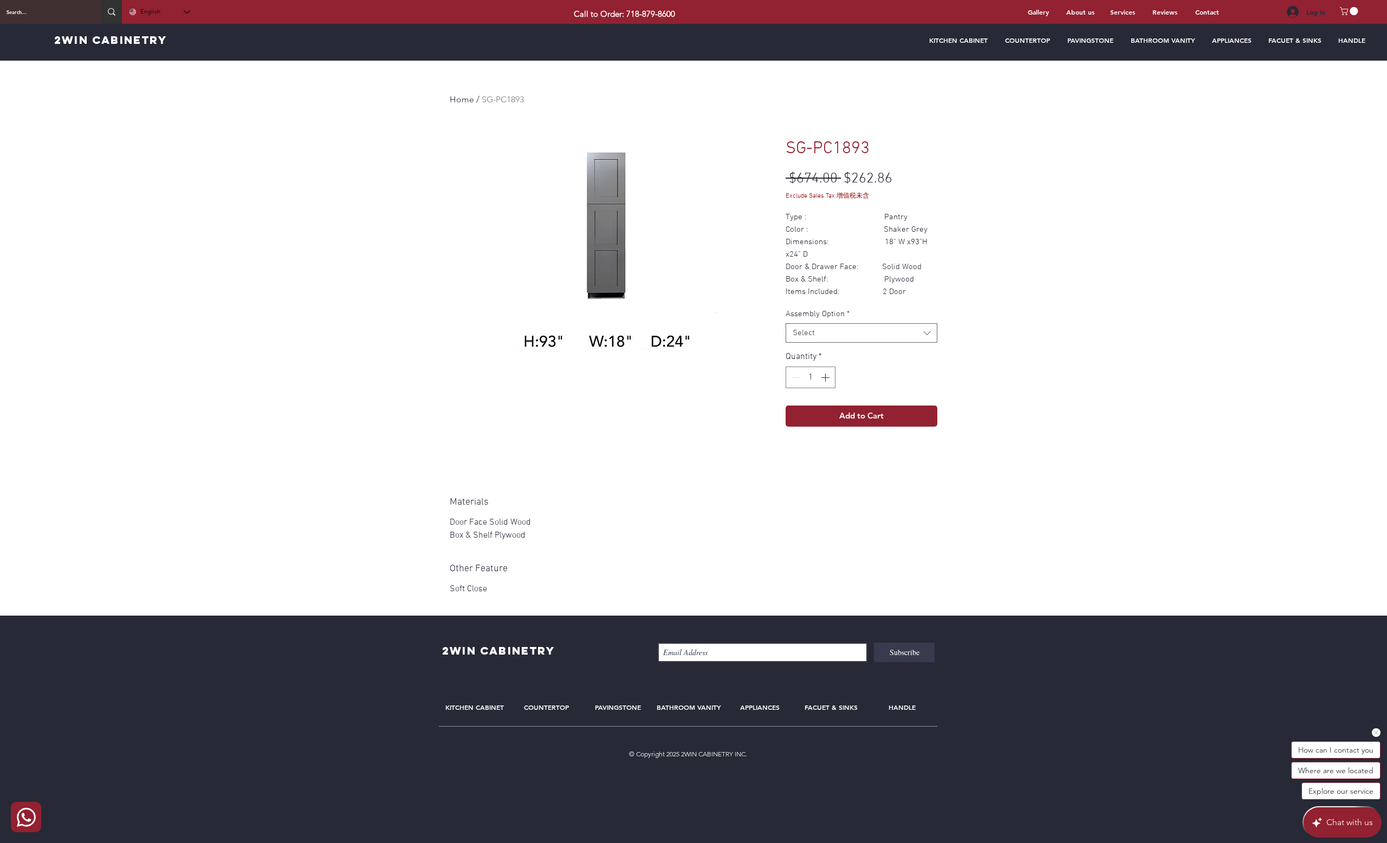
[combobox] (861, 333)
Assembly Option (818, 314)
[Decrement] (794, 377)
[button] (1350, 11)
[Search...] (111, 12)
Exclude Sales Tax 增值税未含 (827, 196)
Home (462, 99)
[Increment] (826, 377)
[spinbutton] (810, 377)
